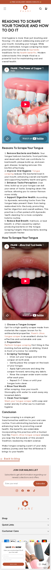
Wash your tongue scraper (18, 401)
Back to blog (12, 459)
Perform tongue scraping (18, 345)
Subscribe (40, 484)
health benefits (28, 53)
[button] (5, 9)
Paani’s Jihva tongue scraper (26, 435)
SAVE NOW (13, 564)
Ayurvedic (34, 50)
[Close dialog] (48, 544)
